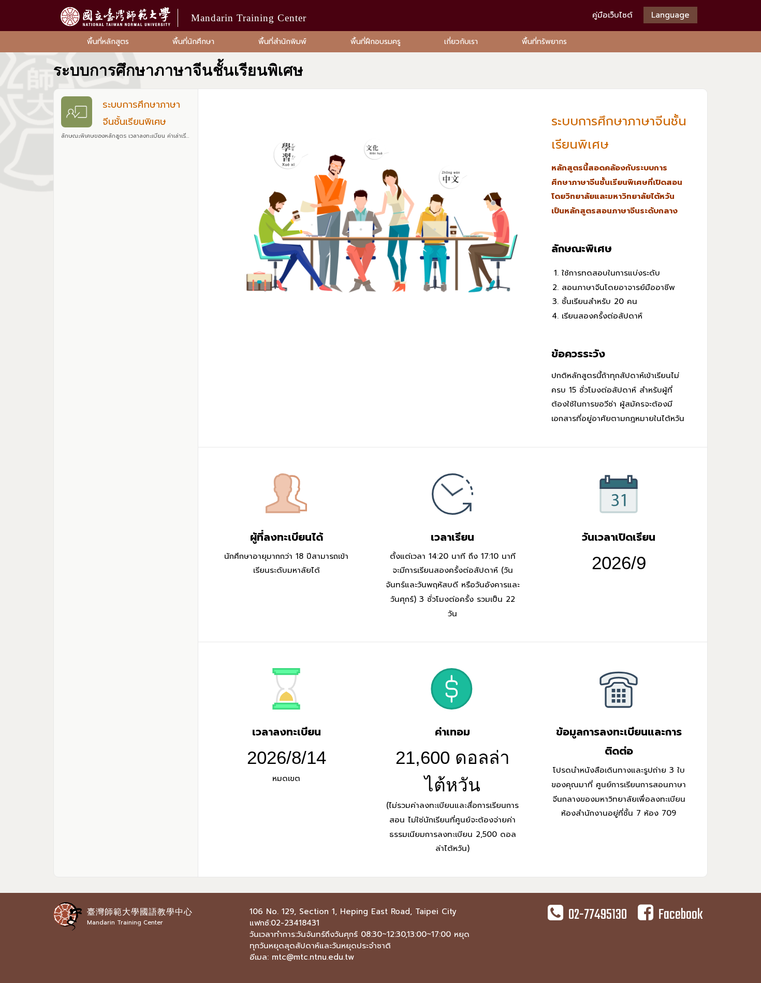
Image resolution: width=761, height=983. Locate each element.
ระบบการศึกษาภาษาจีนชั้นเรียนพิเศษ (127, 118)
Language (670, 15)
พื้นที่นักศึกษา (193, 41)
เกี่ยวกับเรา (461, 41)
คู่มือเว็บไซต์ (612, 15)
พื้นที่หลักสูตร (108, 41)
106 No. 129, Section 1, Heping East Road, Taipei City (353, 911)
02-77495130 (597, 915)
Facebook (680, 915)
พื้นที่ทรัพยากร (544, 41)
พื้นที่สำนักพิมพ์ (282, 41)
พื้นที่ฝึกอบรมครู (375, 41)
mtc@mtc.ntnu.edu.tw (313, 957)
